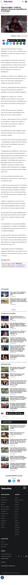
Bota (16, 518)
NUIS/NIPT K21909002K (6, 556)
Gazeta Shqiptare (4, 544)
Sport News (3, 520)
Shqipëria (17, 502)
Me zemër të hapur (5, 509)
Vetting (2, 527)
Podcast (3, 518)
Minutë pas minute (19, 500)
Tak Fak (2, 525)
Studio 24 (3, 523)
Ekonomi (17, 509)
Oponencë (3, 516)
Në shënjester (4, 511)
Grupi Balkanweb (20, 266)
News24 (2, 542)
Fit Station (3, 502)
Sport (16, 516)
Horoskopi (17, 532)
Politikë (16, 504)
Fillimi (2, 4)
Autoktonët (3, 497)
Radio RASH (3, 546)
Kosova (16, 511)
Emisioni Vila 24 (4, 500)
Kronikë (16, 506)
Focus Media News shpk (6, 554)
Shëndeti (17, 529)
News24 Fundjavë (4, 513)
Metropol (17, 523)
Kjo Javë (2, 504)
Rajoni (16, 513)
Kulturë (16, 520)
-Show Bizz (6, 4)
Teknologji (17, 527)
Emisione (17, 534)
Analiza (16, 525)
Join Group (14, 265)
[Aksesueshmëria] (2, 577)
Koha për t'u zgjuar (5, 506)
